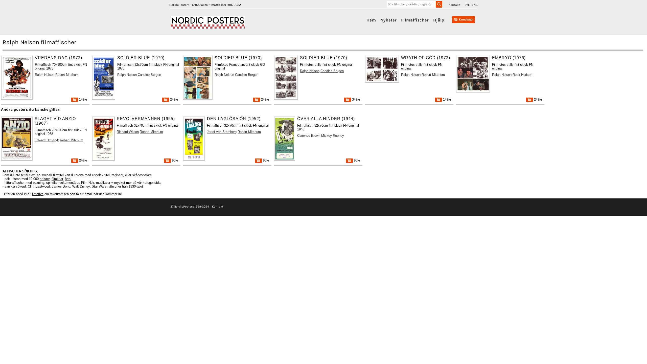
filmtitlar (57, 179)
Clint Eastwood (39, 186)
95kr (174, 160)
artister (45, 179)
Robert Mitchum (67, 75)
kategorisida (151, 183)
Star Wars (99, 186)
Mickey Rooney (332, 136)
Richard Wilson (128, 132)
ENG (475, 5)
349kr (355, 99)
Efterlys (37, 194)
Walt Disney (81, 186)
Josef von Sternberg (222, 132)
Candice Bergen (149, 75)
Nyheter (388, 19)
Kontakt (454, 5)
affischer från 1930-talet (125, 186)
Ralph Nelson (44, 75)
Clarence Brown (308, 136)
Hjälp (438, 19)
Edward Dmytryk (47, 140)
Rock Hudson (522, 75)
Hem (371, 19)
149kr (82, 99)
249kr (173, 99)
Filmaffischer (415, 19)
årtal (68, 179)
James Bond (61, 186)
